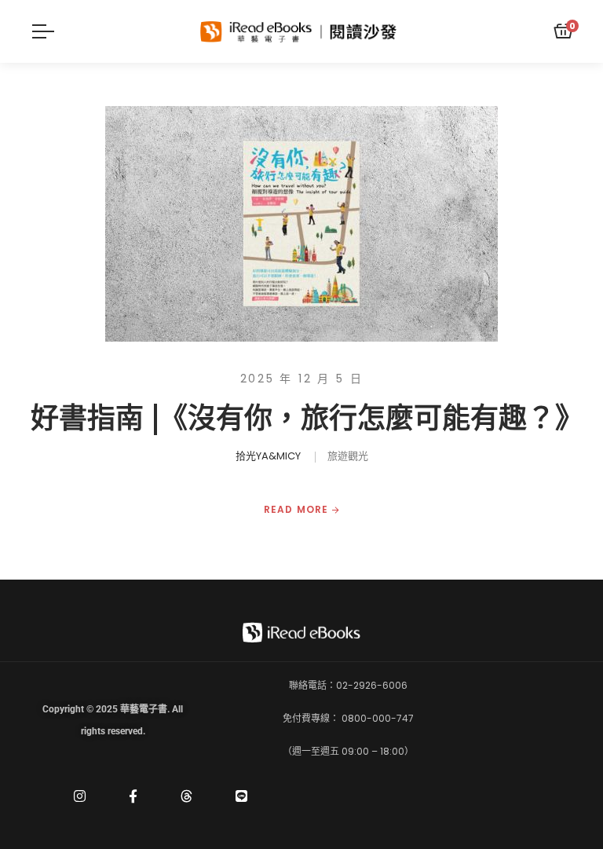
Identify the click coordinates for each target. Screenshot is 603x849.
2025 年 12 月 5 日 (302, 378)
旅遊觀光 (347, 455)
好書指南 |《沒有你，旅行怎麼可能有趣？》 (307, 418)
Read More (298, 509)
